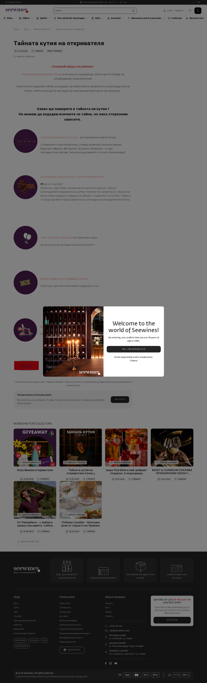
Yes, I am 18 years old (133, 349)
